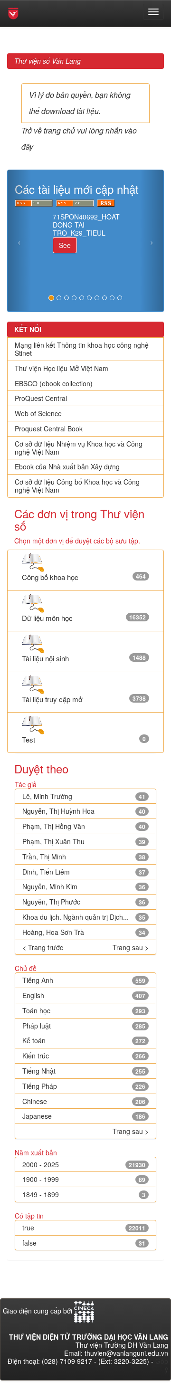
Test (28, 739)
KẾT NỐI (27, 329)
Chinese (34, 1101)
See (65, 245)
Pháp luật (36, 1025)
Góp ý (161, 1365)
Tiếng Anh (37, 980)
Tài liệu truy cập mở (52, 699)
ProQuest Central (41, 398)
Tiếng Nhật (39, 1071)
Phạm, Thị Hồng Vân (53, 826)
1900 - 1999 (40, 1179)
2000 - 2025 (40, 1164)
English (33, 995)
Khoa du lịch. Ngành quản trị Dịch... (75, 917)
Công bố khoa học (50, 577)
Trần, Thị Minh (44, 856)
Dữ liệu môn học (47, 618)
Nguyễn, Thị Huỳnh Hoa (58, 811)
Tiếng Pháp (39, 1086)
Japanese (37, 1116)
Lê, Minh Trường (47, 796)
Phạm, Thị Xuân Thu (53, 841)
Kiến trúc (35, 1055)
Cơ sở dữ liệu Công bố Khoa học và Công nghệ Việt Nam (77, 486)
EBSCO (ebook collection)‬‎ (54, 383)
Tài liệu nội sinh (45, 658)
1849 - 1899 (40, 1194)
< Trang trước (42, 947)
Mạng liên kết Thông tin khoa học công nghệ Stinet (82, 349)
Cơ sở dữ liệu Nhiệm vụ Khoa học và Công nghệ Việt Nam (78, 448)
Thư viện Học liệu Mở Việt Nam (61, 368)
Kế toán (34, 1040)
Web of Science (38, 413)
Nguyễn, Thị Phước (51, 901)
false (29, 1242)
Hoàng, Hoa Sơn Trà (53, 932)
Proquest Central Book (49, 428)
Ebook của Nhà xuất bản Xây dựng (67, 466)
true (28, 1227)
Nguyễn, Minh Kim (49, 886)
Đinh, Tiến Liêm (46, 871)
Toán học (36, 1010)
